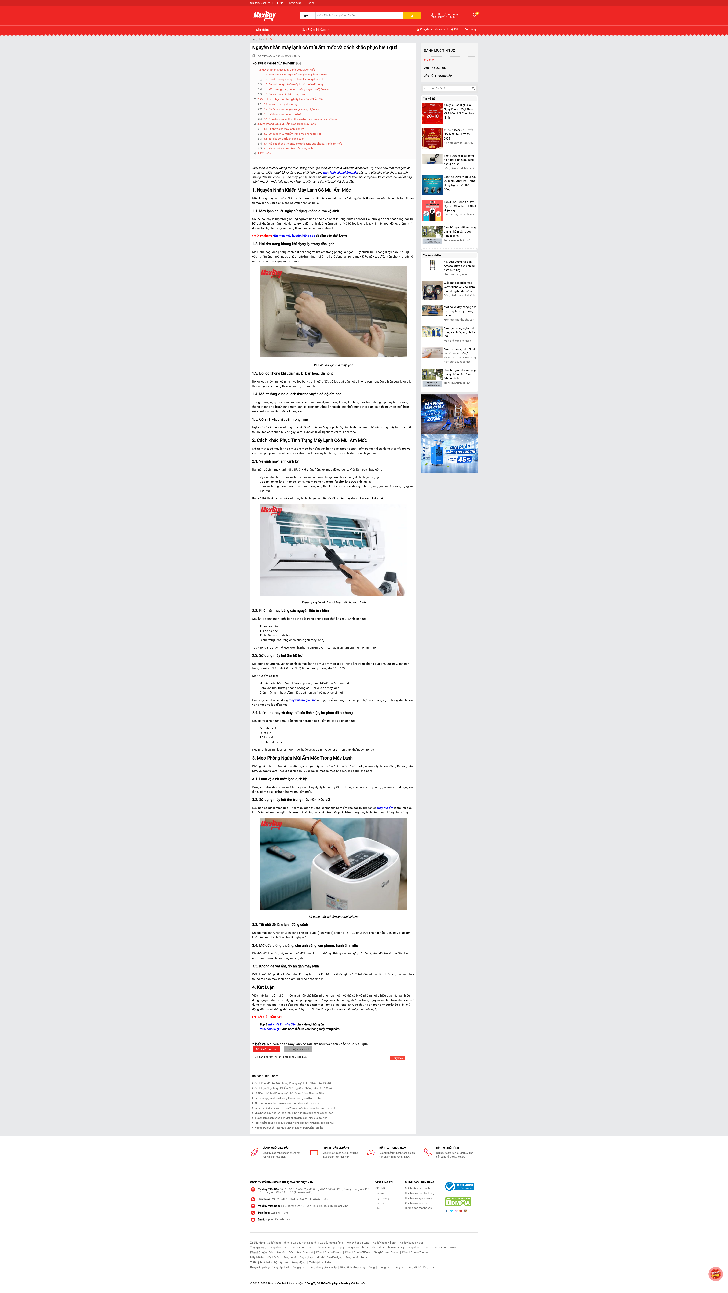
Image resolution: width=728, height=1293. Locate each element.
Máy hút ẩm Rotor (356, 1257)
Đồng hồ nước (277, 1252)
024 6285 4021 (280, 1198)
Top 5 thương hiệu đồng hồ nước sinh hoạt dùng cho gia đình (459, 160)
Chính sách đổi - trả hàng (419, 1193)
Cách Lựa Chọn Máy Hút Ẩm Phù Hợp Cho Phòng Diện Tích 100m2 (293, 1088)
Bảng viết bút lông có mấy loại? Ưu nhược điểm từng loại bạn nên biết (294, 1107)
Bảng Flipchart (280, 1267)
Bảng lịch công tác (379, 1267)
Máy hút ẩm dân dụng (329, 1257)
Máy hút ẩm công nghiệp (298, 1257)
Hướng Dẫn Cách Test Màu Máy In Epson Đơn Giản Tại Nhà (288, 1127)
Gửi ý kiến (397, 1058)
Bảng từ (398, 1267)
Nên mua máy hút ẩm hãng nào (294, 235)
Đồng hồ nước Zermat (415, 1252)
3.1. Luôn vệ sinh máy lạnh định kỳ (284, 128)
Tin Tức (279, 3)
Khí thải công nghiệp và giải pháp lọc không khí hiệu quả (287, 1102)
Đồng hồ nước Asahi (301, 1252)
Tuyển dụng (295, 3)
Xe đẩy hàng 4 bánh (384, 1242)
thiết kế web (288, 1283)
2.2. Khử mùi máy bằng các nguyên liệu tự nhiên (292, 109)
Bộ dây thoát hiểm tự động (289, 1262)
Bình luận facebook (298, 1049)
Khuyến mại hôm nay (432, 29)
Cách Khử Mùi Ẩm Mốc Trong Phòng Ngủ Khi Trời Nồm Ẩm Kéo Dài (293, 1083)
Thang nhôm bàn (277, 1247)
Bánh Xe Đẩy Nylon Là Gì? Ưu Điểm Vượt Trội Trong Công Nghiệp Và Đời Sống (460, 183)
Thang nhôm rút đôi (390, 1247)
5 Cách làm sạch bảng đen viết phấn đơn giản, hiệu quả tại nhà (290, 1117)
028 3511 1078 (280, 1212)
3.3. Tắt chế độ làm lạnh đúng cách (284, 138)
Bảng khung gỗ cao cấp (323, 1267)
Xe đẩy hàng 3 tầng (358, 1242)
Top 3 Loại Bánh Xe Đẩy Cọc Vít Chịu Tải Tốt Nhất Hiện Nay (460, 206)
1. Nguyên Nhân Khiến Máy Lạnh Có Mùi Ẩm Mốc (286, 69)
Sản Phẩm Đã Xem (314, 29)
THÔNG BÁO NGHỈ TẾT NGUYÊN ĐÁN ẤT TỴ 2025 (458, 134)
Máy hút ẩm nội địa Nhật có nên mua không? (459, 351)
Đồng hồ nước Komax (329, 1252)
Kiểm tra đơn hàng (465, 29)
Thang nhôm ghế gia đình (360, 1247)
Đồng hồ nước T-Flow (357, 1252)
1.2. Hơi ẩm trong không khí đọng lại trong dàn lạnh (294, 79)
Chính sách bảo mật (416, 1202)
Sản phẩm (262, 29)
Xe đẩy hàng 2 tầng (331, 1242)
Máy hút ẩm (273, 1257)
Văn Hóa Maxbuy (435, 68)
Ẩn (298, 63)
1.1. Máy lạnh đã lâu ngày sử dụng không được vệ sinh (295, 74)
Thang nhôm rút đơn (417, 1247)
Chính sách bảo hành (417, 1188)
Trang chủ (256, 39)
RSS (377, 1207)
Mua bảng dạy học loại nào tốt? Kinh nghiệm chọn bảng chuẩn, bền (293, 1112)
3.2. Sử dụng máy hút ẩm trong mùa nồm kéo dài (292, 133)
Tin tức (268, 39)
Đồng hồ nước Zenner (386, 1252)
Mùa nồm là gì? (270, 1029)
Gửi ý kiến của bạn (266, 1049)
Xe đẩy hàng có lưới (411, 1242)
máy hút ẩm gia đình (302, 700)
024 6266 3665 (319, 1198)
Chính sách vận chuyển (418, 1198)
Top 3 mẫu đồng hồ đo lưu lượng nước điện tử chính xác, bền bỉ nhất (294, 1122)
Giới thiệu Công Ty (260, 3)
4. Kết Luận (264, 153)
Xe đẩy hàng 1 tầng (278, 1242)
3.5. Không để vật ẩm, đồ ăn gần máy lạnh (288, 148)
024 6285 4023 (299, 1198)
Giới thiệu (380, 1188)
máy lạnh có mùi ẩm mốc (340, 172)
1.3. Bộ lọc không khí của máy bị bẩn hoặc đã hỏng (293, 84)
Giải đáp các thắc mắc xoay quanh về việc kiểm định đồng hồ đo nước (459, 287)
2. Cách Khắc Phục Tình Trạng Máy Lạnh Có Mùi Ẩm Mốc (290, 99)
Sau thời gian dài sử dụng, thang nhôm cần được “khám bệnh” (460, 231)
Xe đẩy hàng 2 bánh (305, 1242)
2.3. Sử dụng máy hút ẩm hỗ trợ (282, 113)
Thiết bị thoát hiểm (320, 1262)
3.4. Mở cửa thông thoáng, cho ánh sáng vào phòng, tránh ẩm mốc (303, 143)
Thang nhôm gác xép (329, 1247)
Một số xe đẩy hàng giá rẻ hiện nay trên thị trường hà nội (460, 311)
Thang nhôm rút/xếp (445, 1247)
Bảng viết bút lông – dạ (420, 1267)
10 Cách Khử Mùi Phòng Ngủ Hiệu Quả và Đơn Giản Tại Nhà (289, 1093)
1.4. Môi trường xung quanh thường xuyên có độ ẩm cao (296, 89)
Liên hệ (310, 3)
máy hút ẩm (385, 808)
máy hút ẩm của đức (282, 1024)
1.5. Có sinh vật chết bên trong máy (284, 94)
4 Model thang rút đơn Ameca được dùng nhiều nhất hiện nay (459, 266)
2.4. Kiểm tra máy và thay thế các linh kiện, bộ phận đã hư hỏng (300, 118)
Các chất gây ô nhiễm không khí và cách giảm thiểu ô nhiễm (289, 1098)
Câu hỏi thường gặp (438, 75)
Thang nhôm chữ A (302, 1247)
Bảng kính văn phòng (352, 1267)
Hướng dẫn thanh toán (418, 1207)
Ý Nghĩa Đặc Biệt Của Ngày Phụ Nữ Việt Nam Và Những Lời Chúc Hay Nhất (459, 111)
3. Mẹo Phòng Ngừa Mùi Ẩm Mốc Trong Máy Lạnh (286, 123)
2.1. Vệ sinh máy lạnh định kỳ (280, 104)
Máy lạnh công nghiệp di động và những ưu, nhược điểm (460, 332)
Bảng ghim (299, 1267)
